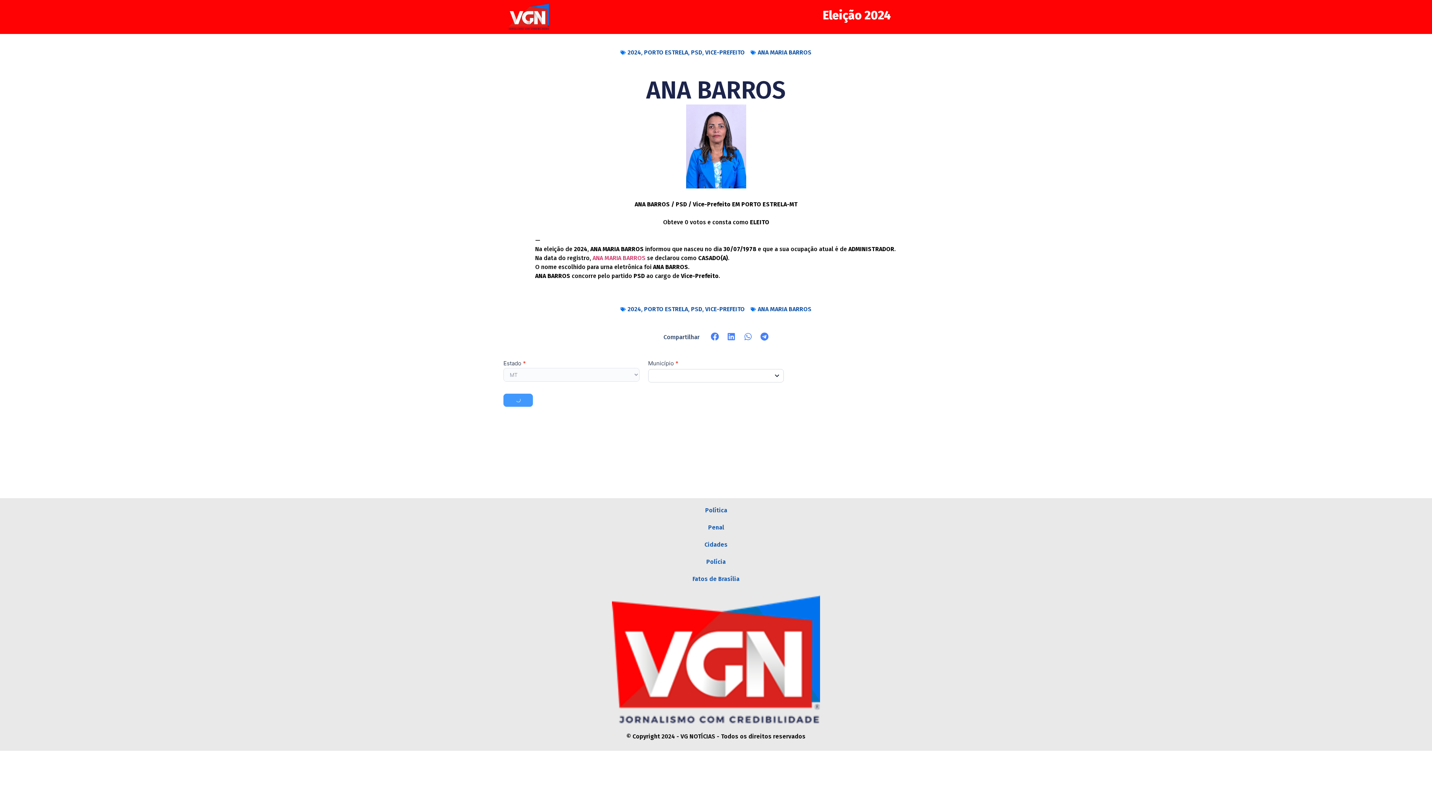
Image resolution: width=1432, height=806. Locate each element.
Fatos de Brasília (716, 578)
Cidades (716, 544)
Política (716, 510)
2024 (634, 52)
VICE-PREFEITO (725, 52)
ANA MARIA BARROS (784, 52)
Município (663, 363)
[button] (715, 336)
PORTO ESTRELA (666, 52)
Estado (514, 363)
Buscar (518, 400)
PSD (696, 52)
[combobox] (716, 375)
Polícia (716, 561)
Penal (716, 527)
